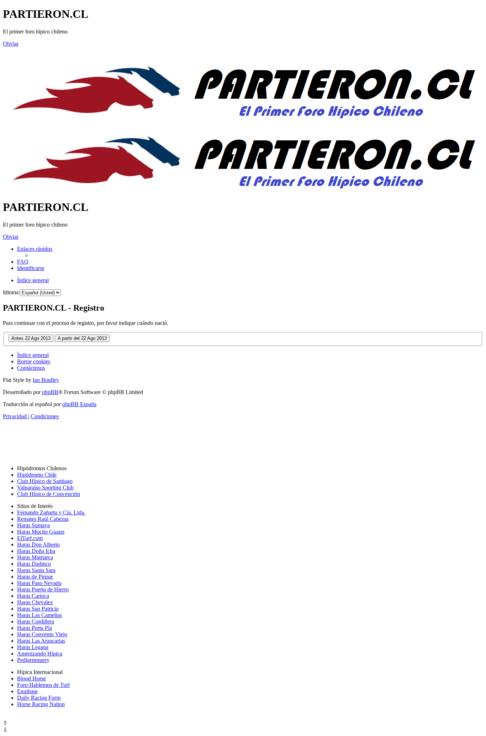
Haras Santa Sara (36, 570)
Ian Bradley (46, 380)
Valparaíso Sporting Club (45, 487)
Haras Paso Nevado (39, 583)
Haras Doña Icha (36, 551)
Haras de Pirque (35, 577)
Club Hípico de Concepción (48, 494)
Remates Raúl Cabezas (43, 519)
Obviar (11, 44)
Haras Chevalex (35, 602)
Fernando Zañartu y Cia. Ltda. (51, 512)
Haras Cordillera (35, 621)
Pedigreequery (33, 660)
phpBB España (79, 404)
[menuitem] (22, 262)
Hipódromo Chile (37, 475)
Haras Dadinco (34, 564)
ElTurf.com (30, 538)
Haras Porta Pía (34, 628)
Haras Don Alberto (38, 544)
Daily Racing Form (38, 698)
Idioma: (11, 292)
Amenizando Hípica (39, 654)
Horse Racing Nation (41, 704)
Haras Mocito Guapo (40, 532)
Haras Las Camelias (39, 615)
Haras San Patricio (38, 609)
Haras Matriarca (35, 557)
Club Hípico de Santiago (45, 481)
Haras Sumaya (33, 525)
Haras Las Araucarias (41, 641)
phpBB (50, 392)
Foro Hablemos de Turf (43, 685)
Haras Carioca (33, 596)
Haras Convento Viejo (42, 634)
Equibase (27, 691)
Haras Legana (32, 647)
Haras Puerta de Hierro (43, 589)
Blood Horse (31, 678)
